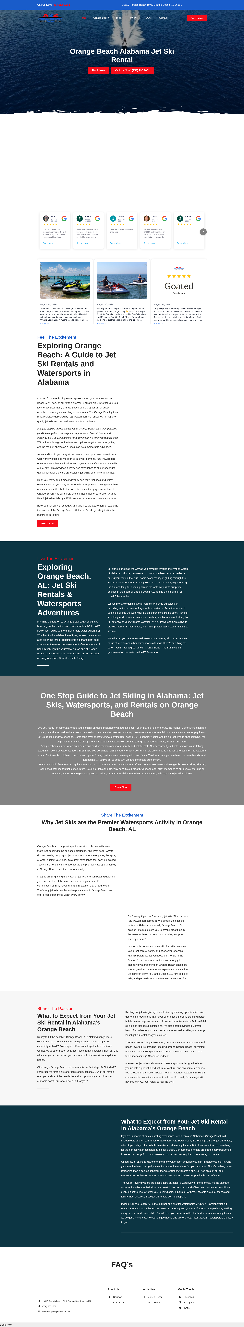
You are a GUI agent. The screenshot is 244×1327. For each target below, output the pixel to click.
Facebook (189, 1297)
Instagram (189, 1302)
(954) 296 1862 (61, 4)
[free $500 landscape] (122, 119)
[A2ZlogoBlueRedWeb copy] (50, 14)
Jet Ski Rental (155, 1297)
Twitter (187, 1308)
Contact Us (118, 1302)
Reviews (117, 1297)
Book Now (6, 1324)
